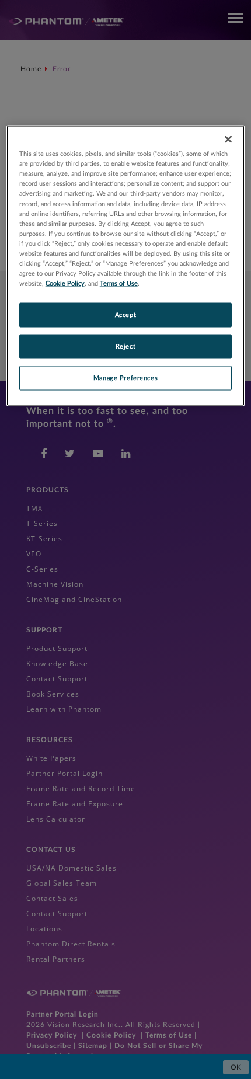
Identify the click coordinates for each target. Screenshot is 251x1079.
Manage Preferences (125, 377)
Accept (125, 315)
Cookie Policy (65, 283)
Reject (125, 346)
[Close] (228, 139)
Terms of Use (119, 283)
